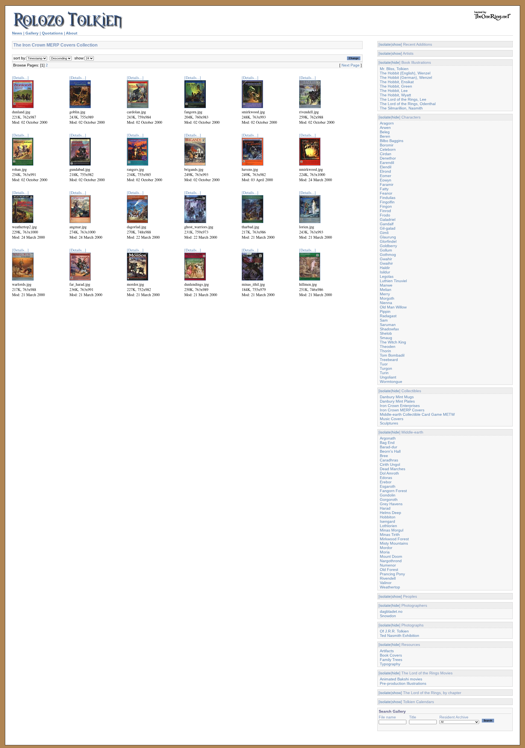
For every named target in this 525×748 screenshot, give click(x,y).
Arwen (385, 127)
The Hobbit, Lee (394, 90)
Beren (385, 136)
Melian (385, 289)
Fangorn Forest (393, 491)
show (396, 44)
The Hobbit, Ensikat (397, 82)
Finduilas (387, 197)
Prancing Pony (392, 574)
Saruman (388, 324)
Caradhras (389, 460)
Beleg (385, 132)
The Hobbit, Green (396, 86)
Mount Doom (391, 556)
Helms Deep (390, 512)
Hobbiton (387, 517)
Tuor (384, 364)
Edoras (386, 477)
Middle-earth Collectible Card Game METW (417, 414)
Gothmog (388, 254)
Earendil (387, 162)
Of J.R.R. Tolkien (394, 631)
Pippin (385, 311)
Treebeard (389, 359)
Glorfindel (388, 241)
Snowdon (388, 616)
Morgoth (387, 298)
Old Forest (389, 569)
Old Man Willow (393, 307)
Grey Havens (391, 504)
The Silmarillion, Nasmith (401, 108)
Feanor (386, 193)
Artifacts (387, 651)
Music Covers (391, 419)
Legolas (386, 276)
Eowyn (385, 180)
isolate (385, 44)
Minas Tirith (390, 534)
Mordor (386, 547)
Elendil (385, 167)
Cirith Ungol (390, 464)
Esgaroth (387, 486)
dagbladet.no (391, 611)
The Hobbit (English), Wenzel (405, 73)
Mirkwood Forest (394, 539)
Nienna (386, 303)
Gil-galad (387, 228)
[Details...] (20, 77)
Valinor (386, 583)
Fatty (384, 189)
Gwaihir (386, 263)
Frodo (385, 215)
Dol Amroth (389, 473)
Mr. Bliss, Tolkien (394, 69)
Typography (390, 664)
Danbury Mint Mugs (397, 397)
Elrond (385, 171)
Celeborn (388, 149)
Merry (385, 294)
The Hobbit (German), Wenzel (406, 77)
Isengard (387, 521)
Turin (384, 373)
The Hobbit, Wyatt (395, 95)
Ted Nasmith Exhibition (399, 635)
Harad (385, 508)
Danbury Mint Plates (397, 401)
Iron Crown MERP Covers (402, 410)
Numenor (388, 565)
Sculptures (389, 423)
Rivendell (388, 578)
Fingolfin (387, 202)
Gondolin (387, 495)
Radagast (388, 316)
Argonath (388, 438)
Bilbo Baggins (391, 140)
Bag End (387, 442)
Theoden (387, 346)
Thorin (385, 351)
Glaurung (388, 237)
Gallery (32, 33)
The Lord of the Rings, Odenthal (408, 104)
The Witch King (393, 342)
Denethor (388, 158)
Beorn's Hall (390, 451)
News (17, 33)
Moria (385, 552)
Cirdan (385, 154)
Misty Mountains (394, 543)
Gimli (384, 232)
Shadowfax (389, 329)
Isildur (385, 272)
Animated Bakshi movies (401, 679)
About (71, 33)
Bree (384, 456)
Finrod (385, 211)
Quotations (52, 33)
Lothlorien (388, 526)
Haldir (385, 267)
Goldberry (388, 246)
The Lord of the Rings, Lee (403, 99)
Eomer (385, 176)
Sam (384, 320)
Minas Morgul (391, 530)
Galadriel (387, 219)
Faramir (386, 184)
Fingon (386, 206)
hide (395, 62)
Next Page (351, 65)
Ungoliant (388, 377)
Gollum (386, 250)
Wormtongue (391, 381)
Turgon (386, 368)
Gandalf (386, 224)
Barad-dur (388, 447)
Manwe (386, 285)
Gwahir (386, 259)
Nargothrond (391, 561)
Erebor (386, 482)
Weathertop (390, 587)
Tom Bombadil (392, 355)
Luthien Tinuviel (393, 281)
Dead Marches (392, 469)
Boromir (386, 145)
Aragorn (387, 123)
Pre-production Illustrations (403, 683)
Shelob (386, 333)
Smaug (386, 338)
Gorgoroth (389, 499)
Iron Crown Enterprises (400, 405)
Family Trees (391, 659)
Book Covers (391, 655)
